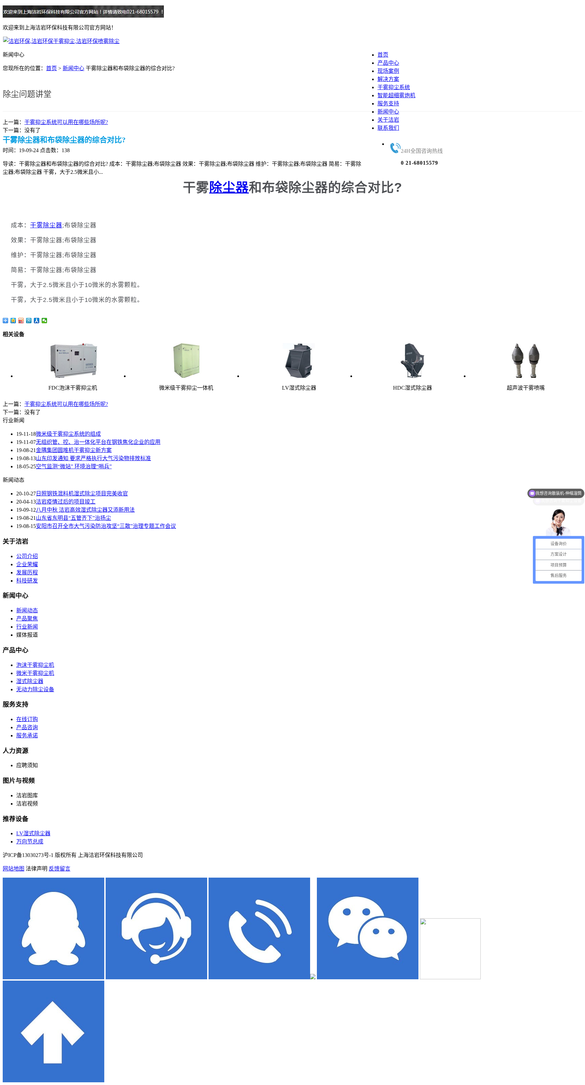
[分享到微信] (44, 320)
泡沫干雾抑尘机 (35, 665)
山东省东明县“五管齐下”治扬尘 (73, 518)
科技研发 (27, 581)
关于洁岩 (388, 120)
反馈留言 (59, 869)
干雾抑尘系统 (393, 87)
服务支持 (388, 103)
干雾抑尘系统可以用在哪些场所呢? (66, 122)
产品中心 (388, 63)
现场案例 (388, 71)
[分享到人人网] (37, 320)
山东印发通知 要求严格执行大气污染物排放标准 (93, 458)
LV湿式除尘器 (33, 833)
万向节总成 (29, 841)
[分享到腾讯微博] (29, 320)
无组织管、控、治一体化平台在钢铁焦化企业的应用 (98, 442)
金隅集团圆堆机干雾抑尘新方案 (74, 450)
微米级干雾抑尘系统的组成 (68, 434)
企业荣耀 (27, 564)
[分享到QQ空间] (13, 320)
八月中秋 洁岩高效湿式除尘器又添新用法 (85, 510)
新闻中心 (388, 112)
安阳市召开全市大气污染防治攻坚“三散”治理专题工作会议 (106, 526)
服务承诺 (27, 735)
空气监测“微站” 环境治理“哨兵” (74, 466)
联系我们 (388, 128)
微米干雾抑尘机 (35, 673)
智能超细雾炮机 (396, 95)
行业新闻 (27, 627)
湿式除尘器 (29, 681)
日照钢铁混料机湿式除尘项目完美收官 (82, 493)
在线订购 (27, 719)
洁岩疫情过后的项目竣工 (65, 502)
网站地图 (13, 869)
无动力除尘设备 (35, 689)
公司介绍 (27, 556)
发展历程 (27, 572)
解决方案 (388, 79)
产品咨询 (27, 727)
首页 (382, 55)
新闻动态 (27, 610)
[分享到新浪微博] (21, 320)
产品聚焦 (27, 618)
